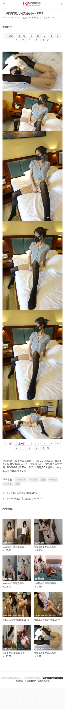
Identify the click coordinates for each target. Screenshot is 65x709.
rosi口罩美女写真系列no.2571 (22, 13)
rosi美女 (53, 479)
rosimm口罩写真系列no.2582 (13, 584)
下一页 (45, 40)
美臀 (43, 479)
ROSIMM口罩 (35, 17)
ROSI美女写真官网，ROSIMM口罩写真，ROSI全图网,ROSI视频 (32, 465)
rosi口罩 (33, 479)
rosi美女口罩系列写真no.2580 (45, 584)
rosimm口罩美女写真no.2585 (13, 548)
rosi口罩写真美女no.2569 (23, 492)
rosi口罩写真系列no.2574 (47, 619)
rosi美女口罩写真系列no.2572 (26, 498)
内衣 (18, 484)
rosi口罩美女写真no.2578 (15, 619)
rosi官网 (8, 484)
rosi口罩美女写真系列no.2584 (45, 548)
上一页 (21, 35)
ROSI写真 (21, 479)
